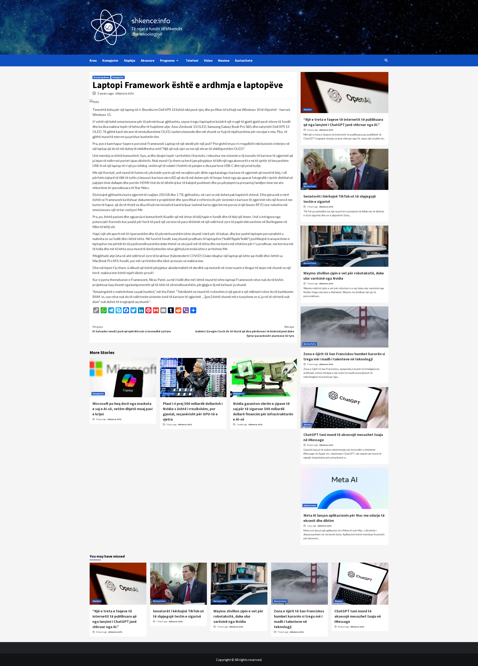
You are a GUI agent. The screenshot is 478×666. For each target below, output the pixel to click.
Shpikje (129, 60)
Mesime (223, 60)
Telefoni (192, 60)
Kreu (93, 60)
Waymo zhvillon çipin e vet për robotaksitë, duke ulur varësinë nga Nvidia (238, 616)
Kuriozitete (243, 60)
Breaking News (101, 77)
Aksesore (147, 60)
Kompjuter (110, 60)
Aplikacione (310, 505)
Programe (167, 60)
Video (208, 60)
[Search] (386, 60)
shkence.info (124, 93)
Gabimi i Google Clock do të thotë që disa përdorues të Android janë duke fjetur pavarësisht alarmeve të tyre (244, 331)
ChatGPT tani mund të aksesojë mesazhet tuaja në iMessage (357, 616)
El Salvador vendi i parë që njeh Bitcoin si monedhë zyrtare (131, 329)
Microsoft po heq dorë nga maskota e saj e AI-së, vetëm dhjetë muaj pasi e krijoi (122, 408)
